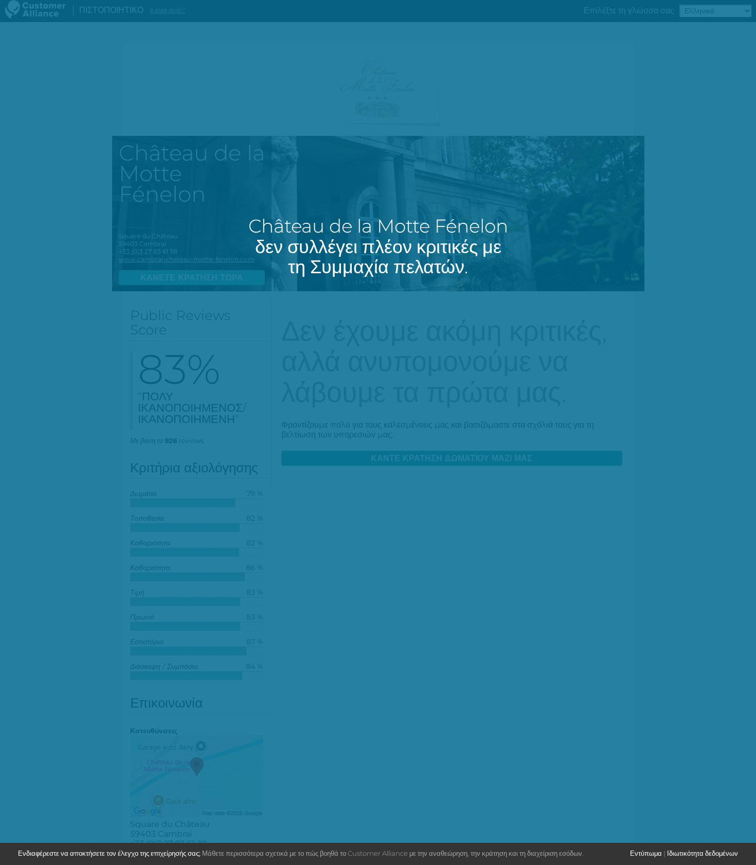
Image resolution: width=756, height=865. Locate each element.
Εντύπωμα (646, 853)
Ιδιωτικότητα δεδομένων (702, 853)
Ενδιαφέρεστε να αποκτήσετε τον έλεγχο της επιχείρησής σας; (109, 853)
